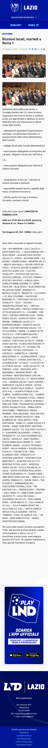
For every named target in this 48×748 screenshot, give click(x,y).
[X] (38, 49)
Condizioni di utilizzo (24, 736)
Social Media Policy (24, 739)
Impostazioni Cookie (24, 745)
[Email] (44, 49)
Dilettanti (7, 34)
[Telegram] (41, 49)
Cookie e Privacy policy (24, 742)
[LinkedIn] (35, 49)
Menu (31, 24)
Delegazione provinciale (22, 17)
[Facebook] (29, 49)
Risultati (15, 24)
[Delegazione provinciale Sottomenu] (36, 17)
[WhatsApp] (32, 49)
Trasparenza (24, 733)
